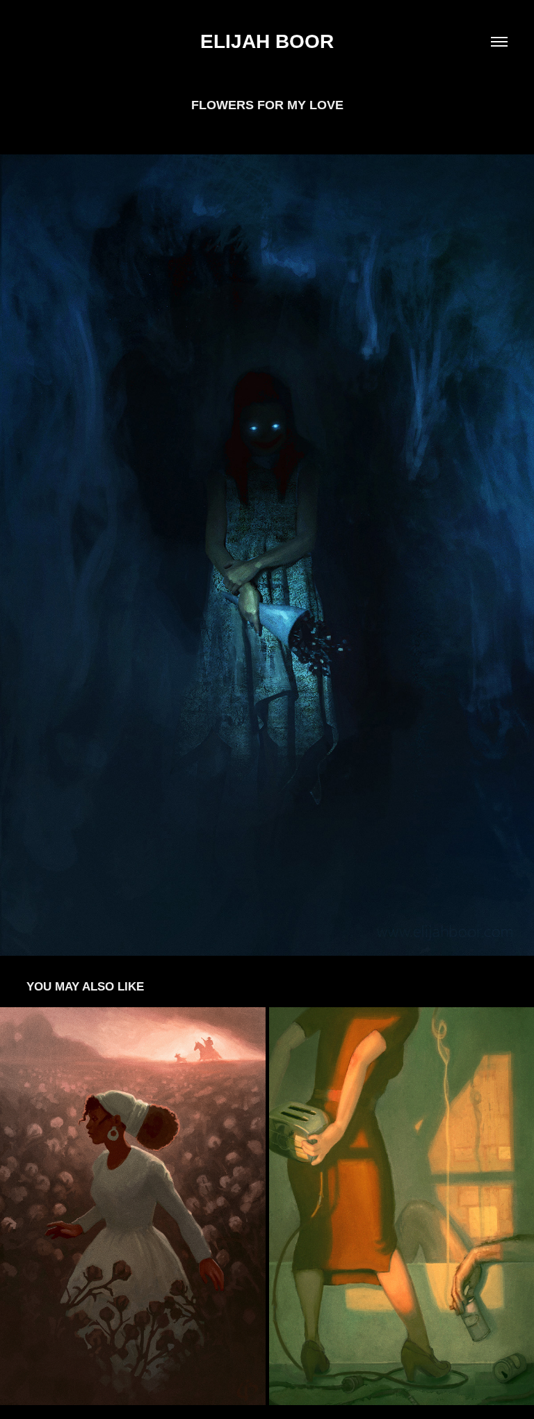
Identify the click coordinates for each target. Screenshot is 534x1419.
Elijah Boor (267, 41)
